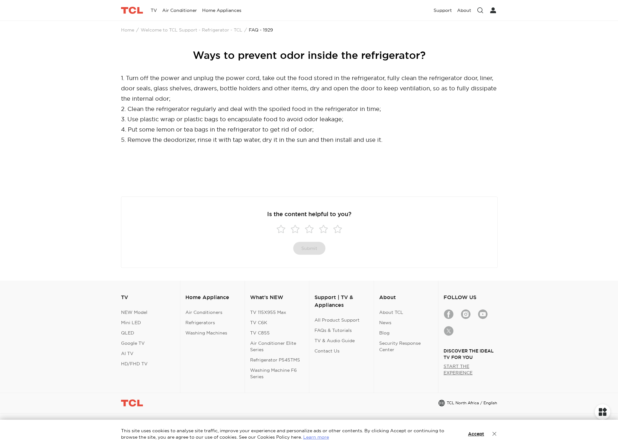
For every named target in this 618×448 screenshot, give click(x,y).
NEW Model (134, 312)
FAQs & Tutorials (333, 330)
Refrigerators (200, 322)
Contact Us (327, 351)
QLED (127, 333)
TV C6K (258, 322)
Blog (384, 333)
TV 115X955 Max (268, 312)
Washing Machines (206, 333)
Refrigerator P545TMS (275, 360)
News (385, 322)
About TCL (391, 312)
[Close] (494, 433)
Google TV (133, 343)
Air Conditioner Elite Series (273, 346)
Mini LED (131, 322)
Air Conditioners (203, 312)
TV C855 (260, 333)
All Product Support (337, 320)
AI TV (127, 353)
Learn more (316, 437)
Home (127, 30)
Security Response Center (400, 346)
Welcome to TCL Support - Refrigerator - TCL (191, 30)
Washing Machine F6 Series (273, 373)
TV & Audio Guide (334, 340)
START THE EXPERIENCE (458, 369)
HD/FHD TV (134, 364)
